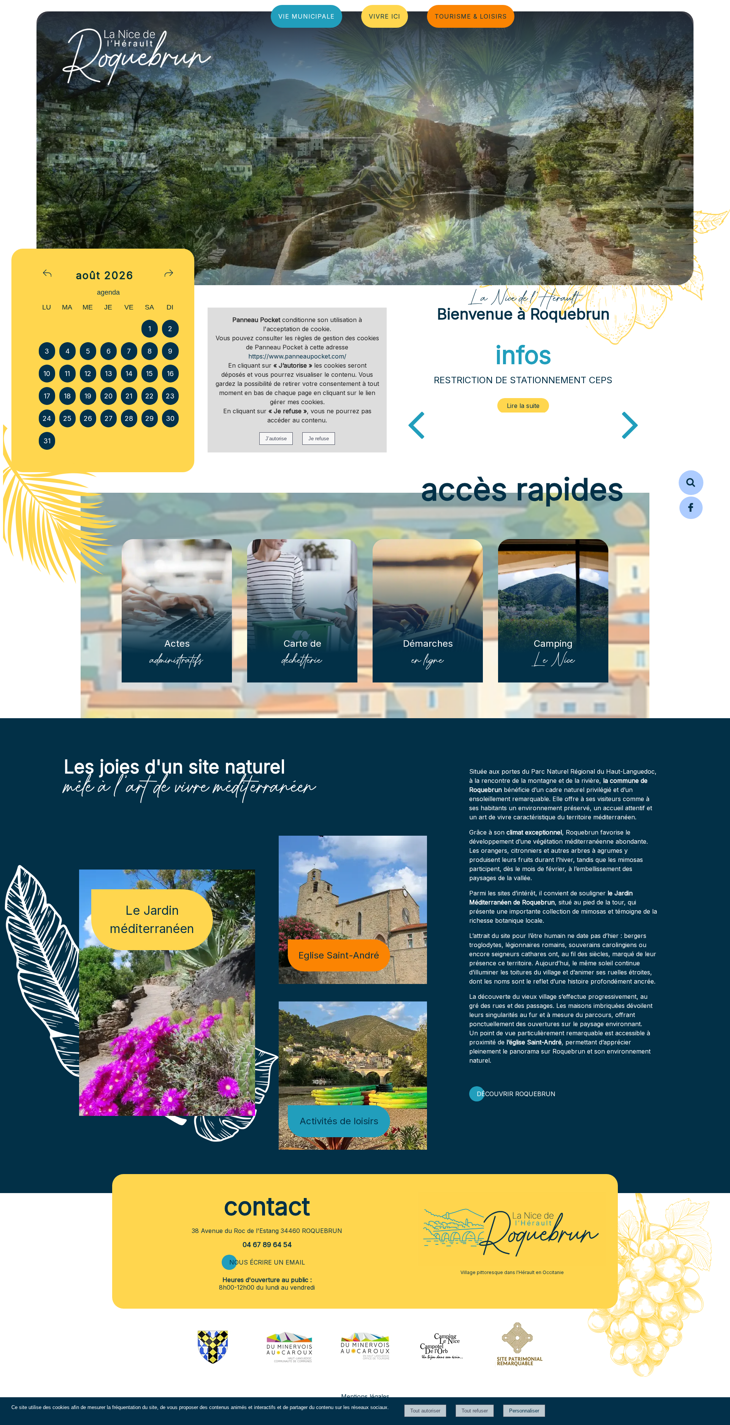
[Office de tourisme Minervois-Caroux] (365, 1377)
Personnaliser (524, 1411)
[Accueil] (136, 55)
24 (47, 418)
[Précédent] (416, 423)
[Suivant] (630, 423)
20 (108, 396)
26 (88, 418)
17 (47, 396)
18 (67, 396)
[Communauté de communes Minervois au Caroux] (289, 1360)
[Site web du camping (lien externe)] (441, 1360)
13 (108, 374)
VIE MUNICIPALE (306, 16)
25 (67, 418)
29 (149, 418)
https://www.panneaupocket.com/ (297, 356)
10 (46, 374)
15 (149, 374)
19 (87, 396)
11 (67, 374)
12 (87, 374)
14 (128, 374)
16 (170, 374)
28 (129, 418)
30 (170, 418)
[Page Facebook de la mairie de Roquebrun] (691, 518)
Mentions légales (365, 1396)
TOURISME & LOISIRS (471, 16)
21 (128, 396)
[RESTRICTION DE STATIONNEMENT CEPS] (523, 405)
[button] (691, 482)
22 (149, 396)
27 (109, 418)
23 (170, 396)
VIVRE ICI (384, 16)
